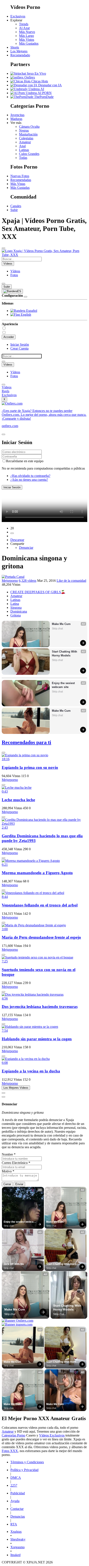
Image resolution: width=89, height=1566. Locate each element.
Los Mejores (18, 51)
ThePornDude (43, 97)
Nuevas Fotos (19, 176)
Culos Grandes (29, 154)
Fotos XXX (10, 1451)
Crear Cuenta (19, 348)
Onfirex (29, 77)
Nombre (9, 1154)
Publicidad (17, 1493)
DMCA (15, 1477)
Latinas (24, 150)
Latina (14, 604)
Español (31, 310)
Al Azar (24, 28)
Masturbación (28, 134)
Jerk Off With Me (14, 1264)
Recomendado (20, 55)
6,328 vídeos (27, 580)
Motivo (8, 1171)
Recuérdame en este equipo (24, 461)
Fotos (14, 275)
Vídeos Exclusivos (52, 1435)
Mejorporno (10, 580)
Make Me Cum (61, 624)
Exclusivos (17, 16)
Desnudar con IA (49, 85)
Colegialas (26, 138)
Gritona (15, 615)
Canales (15, 206)
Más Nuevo (27, 32)
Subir (14, 210)
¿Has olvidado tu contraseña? (30, 476)
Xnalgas (16, 1531)
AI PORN (44, 93)
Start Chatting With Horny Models (65, 653)
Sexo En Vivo (36, 73)
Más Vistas (17, 184)
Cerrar (7, 1184)
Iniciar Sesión (19, 344)
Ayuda (14, 1501)
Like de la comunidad (71, 580)
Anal (22, 146)
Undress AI (36, 89)
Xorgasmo (17, 1547)
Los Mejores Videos (15, 1087)
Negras (24, 130)
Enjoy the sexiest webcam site (64, 685)
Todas (23, 157)
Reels (5, 391)
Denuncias (17, 1516)
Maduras (16, 119)
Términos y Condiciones (27, 1462)
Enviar (19, 1184)
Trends (23, 24)
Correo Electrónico (16, 1163)
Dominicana (18, 611)
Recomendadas (20, 180)
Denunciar (26, 547)
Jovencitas (17, 115)
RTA (13, 1524)
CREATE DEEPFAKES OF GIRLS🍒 (37, 592)
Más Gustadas (20, 187)
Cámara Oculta (29, 126)
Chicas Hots (39, 81)
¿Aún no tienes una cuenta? (29, 479)
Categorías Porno (13, 1435)
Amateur (25, 142)
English (25, 314)
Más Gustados (28, 43)
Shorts (14, 47)
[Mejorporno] (13, 577)
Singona (16, 607)
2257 (13, 1485)
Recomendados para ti (26, 742)
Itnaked (15, 1555)
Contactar (17, 1509)
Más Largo (26, 36)
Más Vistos (26, 39)
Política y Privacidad (24, 1470)
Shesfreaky (17, 1539)
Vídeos (15, 271)
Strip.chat (57, 628)
